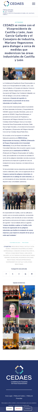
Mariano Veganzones (11, 257)
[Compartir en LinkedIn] (25, 273)
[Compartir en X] (12, 273)
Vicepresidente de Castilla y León (16, 262)
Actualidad (19, 22)
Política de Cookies (19, 396)
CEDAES (26, 242)
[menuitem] (32, 3)
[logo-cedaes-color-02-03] (16, 3)
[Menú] (32, 3)
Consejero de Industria (21, 251)
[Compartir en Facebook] (6, 273)
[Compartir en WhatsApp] (19, 273)
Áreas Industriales (17, 246)
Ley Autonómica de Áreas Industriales (22, 255)
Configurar (28, 408)
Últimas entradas (8, 10)
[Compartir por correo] (32, 273)
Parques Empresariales (23, 259)
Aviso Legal (8, 396)
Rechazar (18, 408)
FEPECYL (31, 251)
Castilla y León (29, 246)
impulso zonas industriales (15, 253)
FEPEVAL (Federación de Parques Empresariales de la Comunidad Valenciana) (19, 143)
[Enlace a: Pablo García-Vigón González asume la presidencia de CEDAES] (11, 325)
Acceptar (9, 408)
